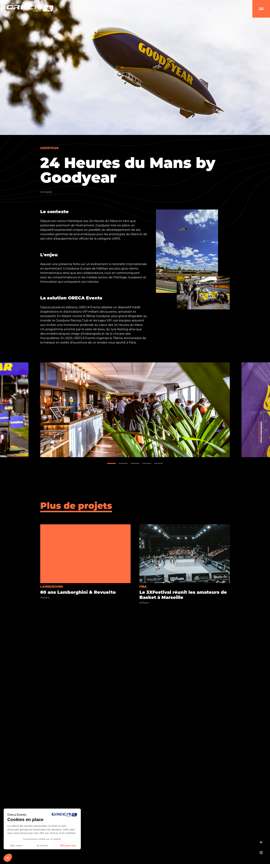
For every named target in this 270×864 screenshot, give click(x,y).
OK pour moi (68, 845)
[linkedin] (261, 842)
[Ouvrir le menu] (261, 9)
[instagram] (261, 852)
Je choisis (42, 845)
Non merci (16, 845)
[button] (111, 463)
